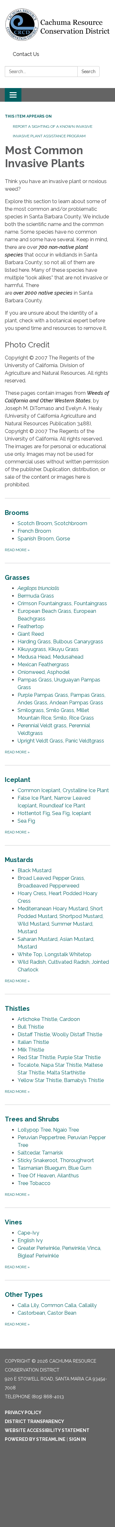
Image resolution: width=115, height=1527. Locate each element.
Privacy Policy (23, 1412)
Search (88, 71)
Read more (17, 550)
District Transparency (34, 1421)
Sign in (77, 1439)
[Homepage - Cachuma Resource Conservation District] (57, 24)
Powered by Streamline (35, 1439)
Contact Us (26, 54)
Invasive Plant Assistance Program (49, 136)
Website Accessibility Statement (47, 1430)
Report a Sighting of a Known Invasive (52, 126)
